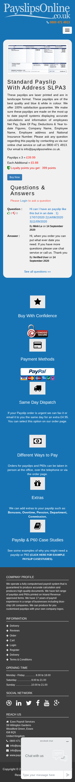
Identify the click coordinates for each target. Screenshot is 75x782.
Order (12, 635)
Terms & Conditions (20, 659)
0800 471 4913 (60, 22)
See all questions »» (37, 271)
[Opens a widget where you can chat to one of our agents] (46, 758)
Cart (12, 640)
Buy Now (15, 177)
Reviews (14, 630)
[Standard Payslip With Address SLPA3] (37, 59)
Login (24, 200)
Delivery (14, 625)
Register (14, 650)
